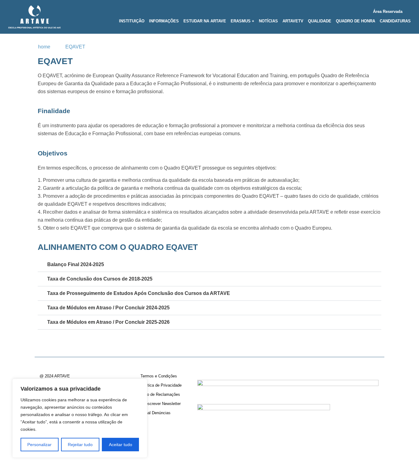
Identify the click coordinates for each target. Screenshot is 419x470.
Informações (164, 21)
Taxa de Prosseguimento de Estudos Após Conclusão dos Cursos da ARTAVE (138, 293)
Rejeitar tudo (80, 444)
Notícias (268, 21)
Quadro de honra (355, 21)
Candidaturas (395, 21)
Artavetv (293, 21)
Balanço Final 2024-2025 (75, 264)
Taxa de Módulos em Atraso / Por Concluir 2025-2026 (108, 322)
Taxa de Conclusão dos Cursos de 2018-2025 (99, 278)
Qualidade (319, 21)
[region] (79, 418)
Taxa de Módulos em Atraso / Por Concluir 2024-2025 (108, 307)
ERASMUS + (242, 21)
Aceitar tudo (120, 444)
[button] (209, 265)
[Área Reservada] (408, 10)
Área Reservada (387, 11)
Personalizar (39, 444)
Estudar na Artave (204, 21)
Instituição (131, 21)
